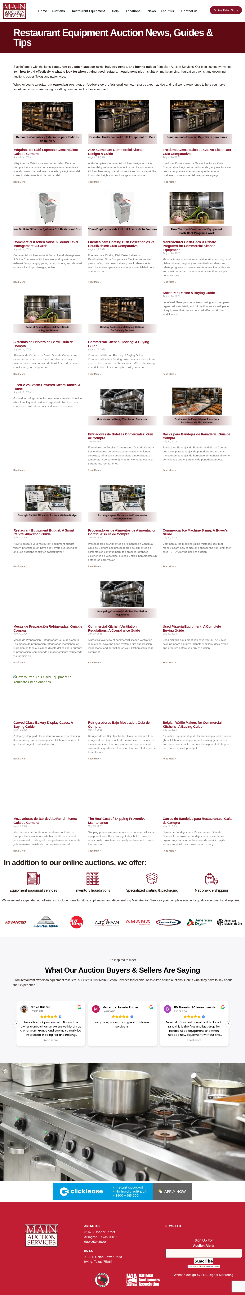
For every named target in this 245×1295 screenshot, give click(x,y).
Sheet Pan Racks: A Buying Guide (189, 293)
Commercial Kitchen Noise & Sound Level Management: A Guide (45, 244)
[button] (6, 922)
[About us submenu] (176, 11)
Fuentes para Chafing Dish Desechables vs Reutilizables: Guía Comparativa (121, 244)
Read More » (20, 182)
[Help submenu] (120, 11)
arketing (228, 1275)
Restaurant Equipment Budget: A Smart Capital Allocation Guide (43, 532)
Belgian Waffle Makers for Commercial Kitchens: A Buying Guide (192, 725)
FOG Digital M (211, 1275)
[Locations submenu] (142, 11)
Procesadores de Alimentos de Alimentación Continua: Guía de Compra (122, 532)
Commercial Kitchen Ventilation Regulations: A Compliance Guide (114, 628)
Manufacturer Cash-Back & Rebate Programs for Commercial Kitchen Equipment (189, 246)
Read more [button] (51, 1040)
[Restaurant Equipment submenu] (107, 11)
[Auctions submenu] (67, 11)
